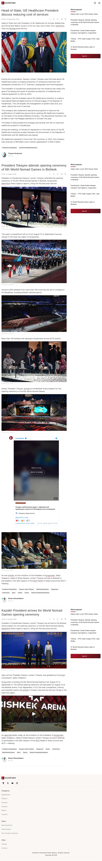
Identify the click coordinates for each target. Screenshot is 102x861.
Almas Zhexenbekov (16, 598)
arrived (27, 389)
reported (8, 735)
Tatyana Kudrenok (15, 153)
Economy (4, 802)
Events (27, 592)
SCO (35, 581)
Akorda (12, 28)
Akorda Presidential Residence (28, 147)
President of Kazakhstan (9, 147)
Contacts (4, 848)
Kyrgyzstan (50, 575)
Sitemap (4, 844)
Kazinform (60, 26)
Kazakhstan (5, 795)
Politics (4, 798)
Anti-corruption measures (9, 833)
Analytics (4, 806)
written (11, 575)
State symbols (6, 829)
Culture (20, 592)
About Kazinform (6, 825)
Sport (13, 592)
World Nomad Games (42, 589)
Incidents (4, 814)
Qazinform (5, 183)
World (3, 810)
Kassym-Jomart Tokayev (26, 589)
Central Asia (5, 592)
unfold (25, 690)
